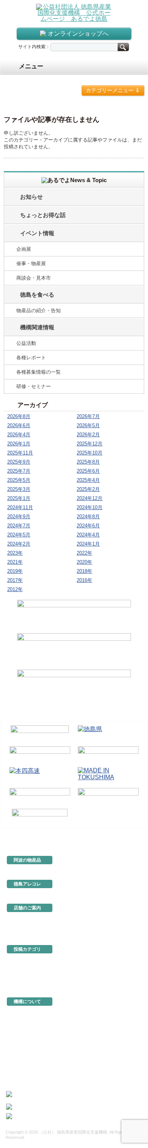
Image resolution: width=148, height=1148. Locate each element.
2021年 (15, 562)
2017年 (15, 580)
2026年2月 (88, 434)
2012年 (15, 589)
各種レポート (31, 357)
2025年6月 (88, 471)
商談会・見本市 (33, 278)
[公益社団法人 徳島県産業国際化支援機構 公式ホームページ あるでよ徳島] (74, 12)
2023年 (15, 553)
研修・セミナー (33, 386)
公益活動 (26, 343)
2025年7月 (18, 471)
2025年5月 (18, 480)
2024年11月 (20, 507)
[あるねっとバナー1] (74, 650)
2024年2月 (18, 544)
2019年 (15, 571)
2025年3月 (18, 489)
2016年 (84, 580)
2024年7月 (18, 525)
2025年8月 (88, 462)
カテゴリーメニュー (113, 90)
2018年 (84, 571)
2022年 (84, 553)
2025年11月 (20, 453)
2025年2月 (88, 489)
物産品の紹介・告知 (38, 310)
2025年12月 (89, 444)
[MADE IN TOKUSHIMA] (108, 776)
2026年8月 (18, 416)
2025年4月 (88, 480)
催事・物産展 (31, 263)
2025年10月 (89, 453)
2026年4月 (18, 434)
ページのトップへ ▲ (118, 834)
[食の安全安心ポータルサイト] (108, 797)
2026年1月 (18, 444)
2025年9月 (18, 462)
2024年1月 (88, 544)
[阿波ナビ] (108, 755)
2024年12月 (89, 498)
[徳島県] (108, 734)
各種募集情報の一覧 (38, 372)
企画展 (23, 249)
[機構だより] (74, 615)
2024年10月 (89, 507)
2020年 (84, 562)
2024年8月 (88, 516)
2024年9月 (18, 516)
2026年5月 (88, 425)
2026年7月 (88, 416)
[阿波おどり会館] (39, 755)
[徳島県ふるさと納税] (39, 734)
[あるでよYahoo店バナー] (74, 687)
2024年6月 (88, 525)
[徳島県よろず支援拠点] (39, 817)
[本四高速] (39, 776)
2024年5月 (18, 535)
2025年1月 (18, 498)
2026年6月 (18, 425)
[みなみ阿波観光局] (39, 797)
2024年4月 (88, 535)
